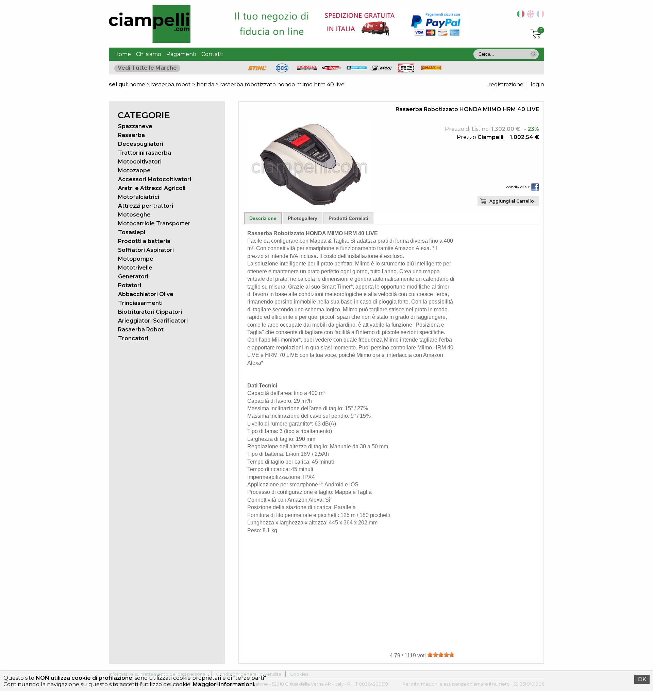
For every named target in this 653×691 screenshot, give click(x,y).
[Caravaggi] (431, 68)
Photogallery (302, 218)
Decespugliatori (140, 144)
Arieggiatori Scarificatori (153, 320)
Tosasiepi (131, 232)
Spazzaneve (135, 126)
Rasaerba (131, 135)
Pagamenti (181, 54)
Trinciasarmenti (140, 303)
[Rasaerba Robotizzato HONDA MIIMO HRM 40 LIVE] (309, 207)
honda (205, 84)
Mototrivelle (135, 267)
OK (642, 679)
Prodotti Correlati (348, 218)
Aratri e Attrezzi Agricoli (151, 188)
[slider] (440, 654)
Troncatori (133, 338)
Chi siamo (148, 54)
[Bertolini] (357, 68)
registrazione (505, 84)
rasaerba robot (171, 84)
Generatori (133, 276)
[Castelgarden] (332, 68)
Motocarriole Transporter (154, 223)
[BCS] (282, 70)
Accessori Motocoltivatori (154, 179)
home (137, 84)
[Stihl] (257, 70)
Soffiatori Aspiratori (146, 250)
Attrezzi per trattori (145, 206)
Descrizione (263, 218)
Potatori (129, 285)
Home (122, 54)
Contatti (212, 54)
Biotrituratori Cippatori (150, 312)
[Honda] (307, 68)
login (537, 84)
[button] (533, 54)
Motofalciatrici (138, 197)
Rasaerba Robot (141, 329)
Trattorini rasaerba (144, 153)
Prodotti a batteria (144, 241)
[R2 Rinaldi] (406, 70)
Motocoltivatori (140, 161)
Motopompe (135, 259)
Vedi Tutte (147, 68)
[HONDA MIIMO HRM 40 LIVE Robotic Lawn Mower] (529, 16)
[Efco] (381, 69)
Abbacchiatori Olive (145, 294)
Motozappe (134, 170)
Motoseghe (134, 214)
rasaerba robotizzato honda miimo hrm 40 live (282, 84)
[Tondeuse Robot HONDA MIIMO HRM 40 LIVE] (539, 16)
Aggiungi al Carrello (511, 201)
